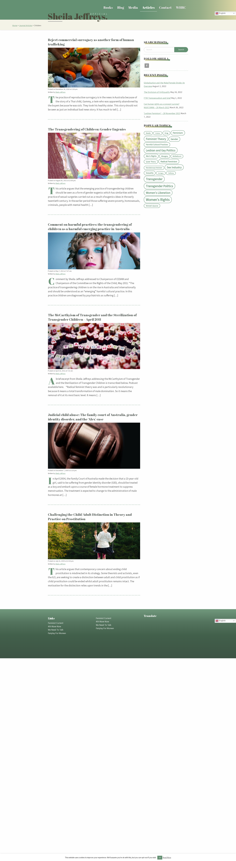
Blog (120, 7)
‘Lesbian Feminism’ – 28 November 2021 (162, 113)
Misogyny (164, 156)
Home (14, 25)
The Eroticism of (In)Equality (157, 92)
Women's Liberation (158, 193)
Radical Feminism (169, 161)
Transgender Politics (159, 186)
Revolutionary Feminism (154, 168)
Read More (167, 857)
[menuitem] (108, 7)
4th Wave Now (54, 626)
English (222, 13)
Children (157, 133)
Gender (174, 139)
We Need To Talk (55, 629)
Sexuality (149, 173)
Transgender (154, 179)
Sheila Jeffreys (60, 92)
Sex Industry (174, 167)
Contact (165, 7)
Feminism (178, 132)
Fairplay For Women (57, 633)
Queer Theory (151, 161)
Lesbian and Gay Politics (160, 150)
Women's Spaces (152, 206)
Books (108, 7)
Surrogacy (160, 173)
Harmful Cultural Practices (157, 144)
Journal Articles (25, 25)
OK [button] (160, 858)
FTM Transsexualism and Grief (157, 98)
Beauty (148, 133)
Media (133, 7)
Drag (166, 133)
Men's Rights (151, 156)
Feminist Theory (156, 139)
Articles (148, 7)
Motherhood (177, 156)
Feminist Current (55, 623)
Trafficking (171, 173)
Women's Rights (158, 199)
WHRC (181, 7)
